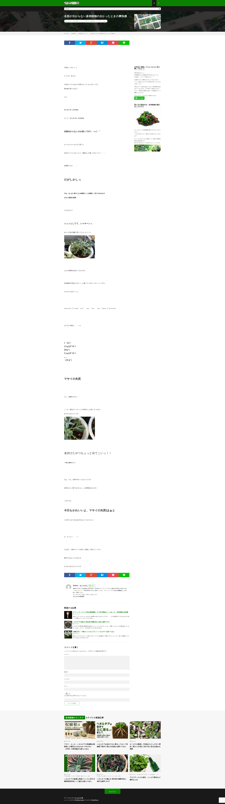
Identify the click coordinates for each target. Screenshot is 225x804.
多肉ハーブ (147, 774)
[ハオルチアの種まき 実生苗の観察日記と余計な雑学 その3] (68, 625)
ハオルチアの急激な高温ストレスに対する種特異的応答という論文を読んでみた (79, 780)
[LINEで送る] (124, 43)
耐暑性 (78, 776)
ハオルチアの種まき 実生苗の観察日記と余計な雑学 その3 (91, 622)
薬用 (140, 774)
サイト (66, 686)
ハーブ (157, 774)
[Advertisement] (96, 55)
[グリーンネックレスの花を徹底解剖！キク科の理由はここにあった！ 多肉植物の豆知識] (68, 615)
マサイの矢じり (99, 21)
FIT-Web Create (79, 800)
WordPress (95, 800)
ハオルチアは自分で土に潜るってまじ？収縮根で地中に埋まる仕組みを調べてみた (112, 745)
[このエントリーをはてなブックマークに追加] (102, 43)
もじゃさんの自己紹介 (78, 596)
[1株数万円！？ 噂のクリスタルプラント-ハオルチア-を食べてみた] (68, 634)
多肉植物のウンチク (79, 21)
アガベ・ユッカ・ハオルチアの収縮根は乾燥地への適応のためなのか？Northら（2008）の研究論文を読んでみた (79, 746)
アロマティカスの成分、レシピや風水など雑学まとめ (145, 778)
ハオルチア (73, 776)
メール (66, 679)
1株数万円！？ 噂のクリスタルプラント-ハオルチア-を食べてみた (93, 631)
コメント (66, 654)
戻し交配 (103, 776)
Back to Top (112, 791)
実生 (119, 776)
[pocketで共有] (113, 43)
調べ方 (87, 21)
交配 (99, 776)
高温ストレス (84, 776)
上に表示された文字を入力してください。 (76, 695)
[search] (159, 8)
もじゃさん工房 (79, 798)
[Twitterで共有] (80, 43)
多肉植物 (92, 21)
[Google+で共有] (91, 43)
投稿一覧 (91, 585)
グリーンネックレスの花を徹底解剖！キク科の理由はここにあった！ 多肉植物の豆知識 (101, 612)
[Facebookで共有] (69, 43)
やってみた (115, 776)
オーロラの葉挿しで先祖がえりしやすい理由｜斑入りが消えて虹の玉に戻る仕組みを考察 (145, 746)
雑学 (143, 774)
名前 (104, 21)
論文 (89, 776)
